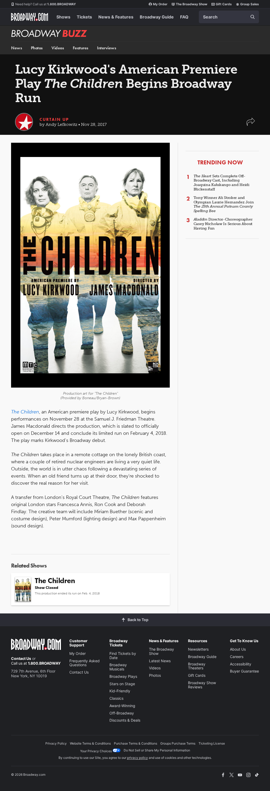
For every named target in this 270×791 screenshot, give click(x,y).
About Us (238, 649)
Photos (37, 47)
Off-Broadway (121, 713)
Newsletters (198, 649)
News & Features (115, 17)
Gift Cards (224, 4)
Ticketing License (212, 743)
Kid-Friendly (119, 691)
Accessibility (240, 664)
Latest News (160, 661)
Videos (57, 47)
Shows (63, 17)
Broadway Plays (123, 676)
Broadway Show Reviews (202, 684)
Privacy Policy (56, 743)
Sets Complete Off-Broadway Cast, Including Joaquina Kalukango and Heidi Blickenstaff (221, 183)
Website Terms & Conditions (90, 743)
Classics (116, 698)
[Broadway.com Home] (29, 17)
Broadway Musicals (118, 667)
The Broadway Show (191, 4)
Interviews (106, 47)
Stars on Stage (122, 684)
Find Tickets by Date (122, 655)
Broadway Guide (157, 17)
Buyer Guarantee (244, 671)
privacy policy (137, 758)
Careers (236, 656)
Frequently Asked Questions (84, 663)
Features (80, 47)
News (16, 47)
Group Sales (249, 4)
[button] (251, 124)
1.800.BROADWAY (45, 4)
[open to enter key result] (252, 17)
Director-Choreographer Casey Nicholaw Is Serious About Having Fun (223, 224)
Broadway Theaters (196, 666)
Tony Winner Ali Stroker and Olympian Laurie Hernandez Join (224, 204)
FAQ (184, 17)
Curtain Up (54, 119)
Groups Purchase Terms (177, 743)
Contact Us (21, 658)
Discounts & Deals (124, 720)
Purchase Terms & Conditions (135, 743)
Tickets (84, 17)
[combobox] (229, 17)
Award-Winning (122, 705)
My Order (160, 4)
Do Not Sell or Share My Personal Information (157, 750)
